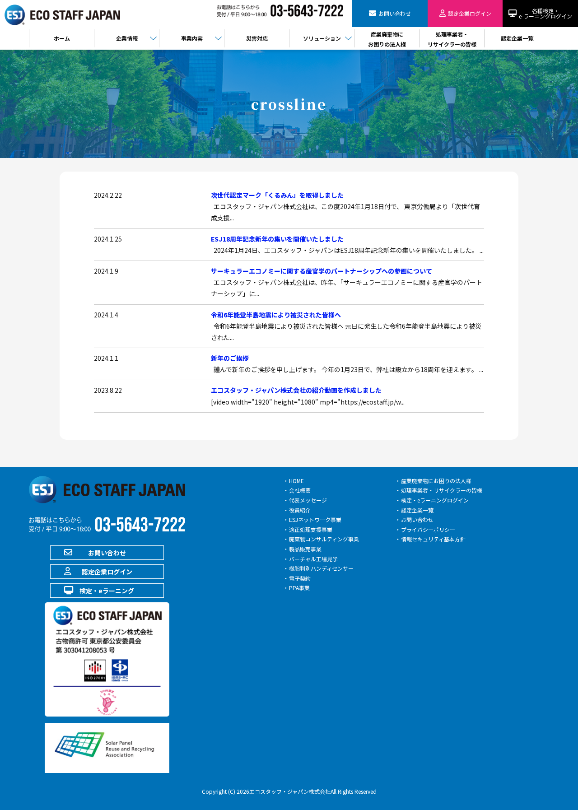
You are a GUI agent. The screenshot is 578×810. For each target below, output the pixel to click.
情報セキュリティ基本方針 (433, 539)
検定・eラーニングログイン (435, 500)
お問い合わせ (107, 552)
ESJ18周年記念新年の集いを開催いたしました (277, 238)
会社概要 (300, 490)
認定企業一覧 (417, 510)
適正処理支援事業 (310, 529)
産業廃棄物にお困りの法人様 (436, 480)
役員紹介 (300, 510)
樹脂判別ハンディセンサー (321, 568)
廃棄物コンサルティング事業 (324, 539)
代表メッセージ (308, 500)
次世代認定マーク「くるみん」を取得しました (277, 195)
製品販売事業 (305, 549)
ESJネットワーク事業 (315, 519)
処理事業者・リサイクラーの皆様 (441, 490)
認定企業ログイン (107, 571)
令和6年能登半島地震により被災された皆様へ (276, 314)
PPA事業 (299, 587)
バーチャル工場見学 (313, 559)
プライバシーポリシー (428, 529)
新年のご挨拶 (230, 358)
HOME (296, 480)
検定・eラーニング (106, 590)
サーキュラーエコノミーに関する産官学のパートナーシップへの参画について (321, 270)
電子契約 (300, 578)
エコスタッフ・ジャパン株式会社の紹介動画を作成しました (296, 390)
